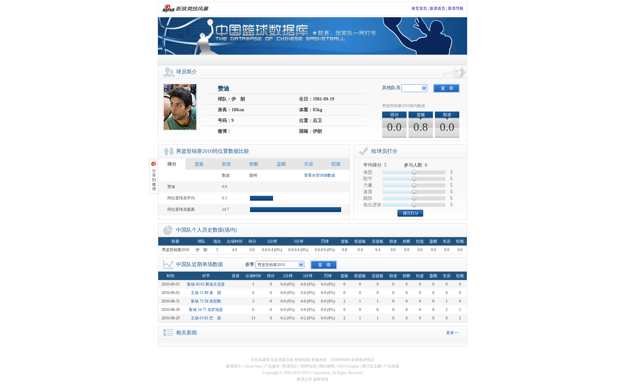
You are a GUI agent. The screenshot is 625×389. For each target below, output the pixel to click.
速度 (367, 191)
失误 (308, 164)
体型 (367, 172)
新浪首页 (437, 8)
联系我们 (290, 366)
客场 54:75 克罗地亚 (206, 309)
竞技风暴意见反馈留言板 (272, 359)
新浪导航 (456, 8)
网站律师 (327, 366)
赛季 (249, 264)
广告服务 (272, 366)
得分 (171, 164)
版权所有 (321, 379)
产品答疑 (391, 366)
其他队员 (391, 87)
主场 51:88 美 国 (206, 292)
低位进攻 (372, 204)
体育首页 (419, 8)
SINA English (348, 366)
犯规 (335, 164)
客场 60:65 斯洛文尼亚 (206, 284)
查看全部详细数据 (319, 175)
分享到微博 (154, 179)
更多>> (452, 332)
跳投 (367, 198)
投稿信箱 (302, 359)
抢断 (253, 164)
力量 (367, 185)
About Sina (253, 366)
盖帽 (281, 164)
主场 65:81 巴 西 (206, 318)
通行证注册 (371, 366)
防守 (367, 178)
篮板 (199, 164)
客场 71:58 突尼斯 (206, 301)
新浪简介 (234, 366)
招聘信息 (308, 366)
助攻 (226, 164)
